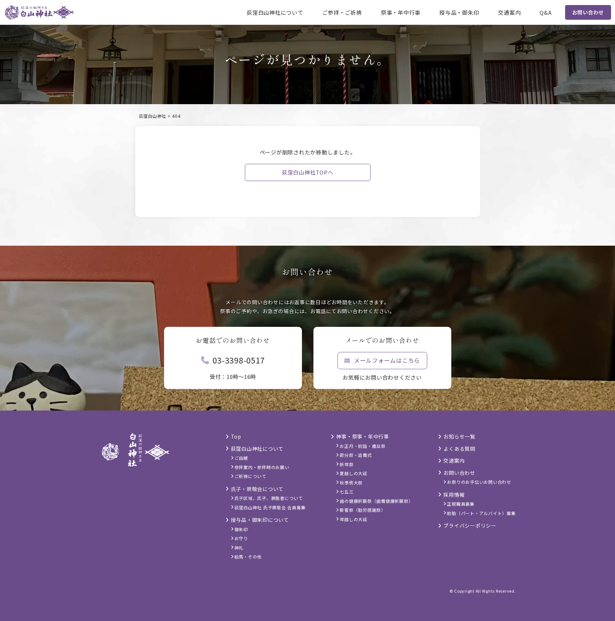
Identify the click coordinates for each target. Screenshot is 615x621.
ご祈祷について (250, 476)
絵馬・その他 (248, 556)
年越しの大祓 (353, 519)
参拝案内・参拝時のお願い (261, 467)
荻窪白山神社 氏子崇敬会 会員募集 (270, 507)
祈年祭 (346, 464)
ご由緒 (241, 458)
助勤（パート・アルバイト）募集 (481, 513)
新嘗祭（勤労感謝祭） (363, 510)
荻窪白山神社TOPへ (308, 172)
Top (236, 436)
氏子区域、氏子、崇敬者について (268, 498)
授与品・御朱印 (459, 12)
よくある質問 (459, 448)
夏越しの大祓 (353, 473)
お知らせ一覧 (459, 436)
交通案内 (509, 12)
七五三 (346, 491)
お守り (241, 538)
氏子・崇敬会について (257, 488)
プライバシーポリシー (470, 525)
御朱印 (241, 529)
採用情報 (454, 494)
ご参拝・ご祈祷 (342, 12)
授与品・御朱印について (260, 519)
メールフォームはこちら (387, 360)
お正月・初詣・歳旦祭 (363, 446)
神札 (239, 547)
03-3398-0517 (239, 360)
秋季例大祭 (351, 482)
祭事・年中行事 (400, 12)
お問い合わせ (588, 12)
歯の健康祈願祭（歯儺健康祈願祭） (376, 501)
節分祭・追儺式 (356, 455)
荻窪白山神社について (275, 12)
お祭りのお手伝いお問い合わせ (479, 482)
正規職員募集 (461, 504)
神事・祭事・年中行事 (362, 436)
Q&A (545, 12)
